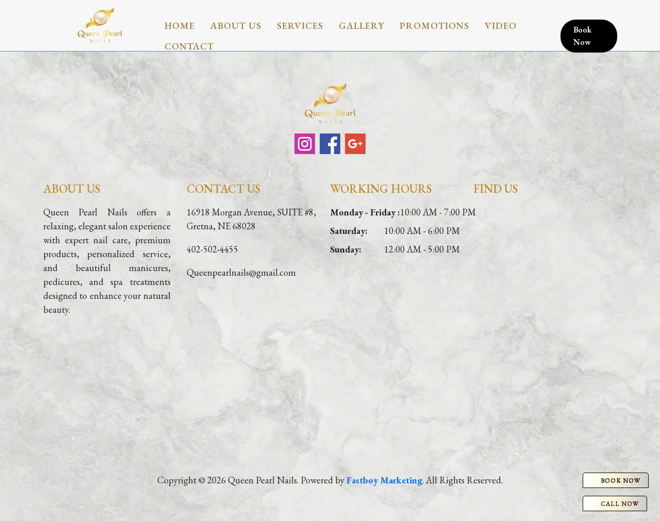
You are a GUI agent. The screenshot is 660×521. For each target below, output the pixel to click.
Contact (189, 46)
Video (501, 25)
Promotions (434, 25)
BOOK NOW (620, 480)
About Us (235, 25)
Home (179, 25)
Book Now (582, 35)
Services (300, 25)
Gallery (361, 25)
